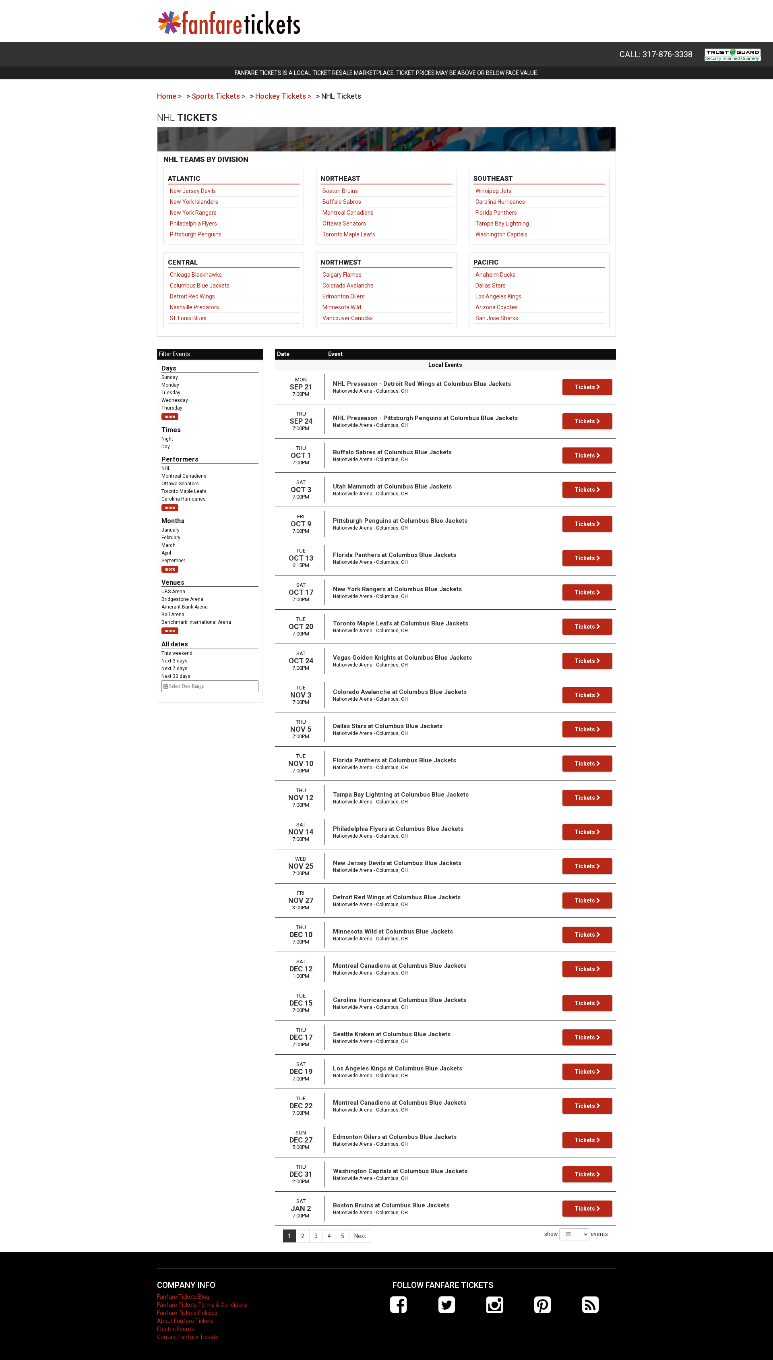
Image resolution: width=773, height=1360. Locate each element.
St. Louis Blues (188, 318)
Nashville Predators (194, 307)
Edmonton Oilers (343, 296)
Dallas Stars (490, 285)
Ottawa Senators (344, 223)
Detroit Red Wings (192, 296)
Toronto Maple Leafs (348, 234)
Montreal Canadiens (348, 212)
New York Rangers (193, 212)
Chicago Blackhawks (196, 274)
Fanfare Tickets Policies (187, 1313)
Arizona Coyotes (496, 307)
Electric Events (175, 1329)
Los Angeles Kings (498, 296)
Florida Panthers (496, 212)
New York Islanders (194, 202)
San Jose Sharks (496, 318)
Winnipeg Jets (493, 191)
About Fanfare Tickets (185, 1321)
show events (576, 1234)
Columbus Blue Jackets (199, 285)
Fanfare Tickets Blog (183, 1297)
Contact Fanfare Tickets (187, 1337)
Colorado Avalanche (348, 285)
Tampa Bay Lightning (502, 223)
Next (360, 1236)
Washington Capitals (501, 234)
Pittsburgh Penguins (195, 234)
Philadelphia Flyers (193, 223)
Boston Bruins (340, 191)
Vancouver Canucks (347, 318)
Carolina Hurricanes (500, 202)
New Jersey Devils (193, 191)
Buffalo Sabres (341, 202)
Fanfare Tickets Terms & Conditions (202, 1305)
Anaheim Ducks (495, 274)
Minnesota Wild (341, 307)
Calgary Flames (342, 274)
